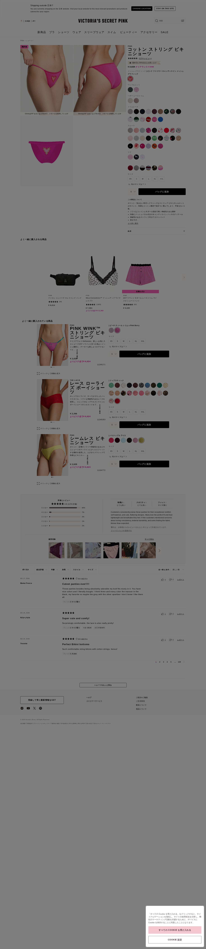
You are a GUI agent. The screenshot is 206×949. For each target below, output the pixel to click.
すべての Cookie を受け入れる (175, 930)
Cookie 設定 (175, 939)
